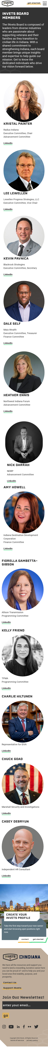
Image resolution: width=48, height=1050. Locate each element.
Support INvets (12, 987)
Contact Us (9, 982)
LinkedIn (7, 143)
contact (25, 939)
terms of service (17, 1040)
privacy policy (32, 1040)
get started (34, 3)
